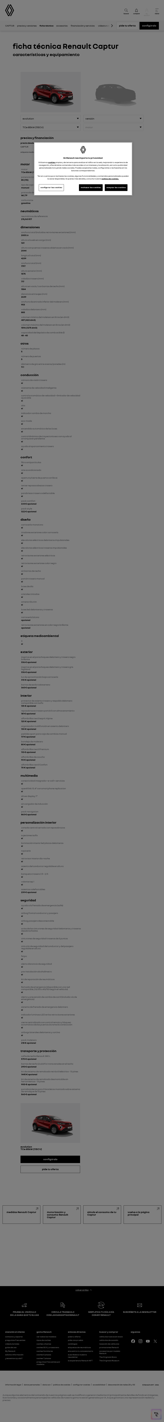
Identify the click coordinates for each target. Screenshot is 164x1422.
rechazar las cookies (91, 187)
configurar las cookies (51, 187)
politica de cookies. (110, 179)
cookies (51, 162)
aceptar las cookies (116, 187)
